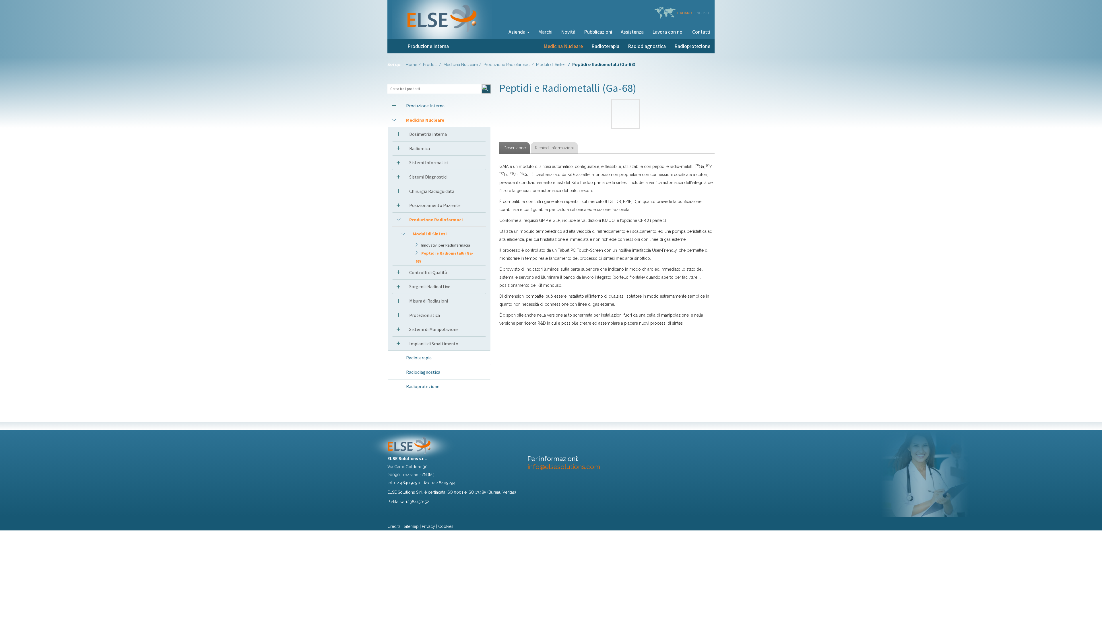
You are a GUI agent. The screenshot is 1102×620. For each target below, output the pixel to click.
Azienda (518, 31)
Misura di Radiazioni (428, 301)
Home (411, 64)
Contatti (701, 31)
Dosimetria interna (428, 134)
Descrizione (515, 148)
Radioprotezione (692, 46)
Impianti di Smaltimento (433, 343)
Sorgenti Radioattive (429, 286)
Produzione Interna (428, 46)
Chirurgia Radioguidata (431, 191)
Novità (568, 31)
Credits (394, 526)
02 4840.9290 (407, 482)
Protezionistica (424, 315)
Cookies (445, 526)
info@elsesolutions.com (563, 466)
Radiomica (419, 148)
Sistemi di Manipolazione (434, 329)
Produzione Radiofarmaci (507, 64)
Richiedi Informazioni (554, 148)
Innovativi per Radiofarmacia (445, 245)
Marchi (545, 31)
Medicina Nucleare (563, 46)
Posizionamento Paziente (435, 205)
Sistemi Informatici (428, 162)
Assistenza (632, 31)
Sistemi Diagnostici (428, 177)
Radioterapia (605, 46)
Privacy (428, 526)
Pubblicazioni (598, 31)
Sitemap (411, 526)
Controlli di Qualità (428, 272)
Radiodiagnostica (647, 46)
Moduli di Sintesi (551, 64)
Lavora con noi (668, 31)
